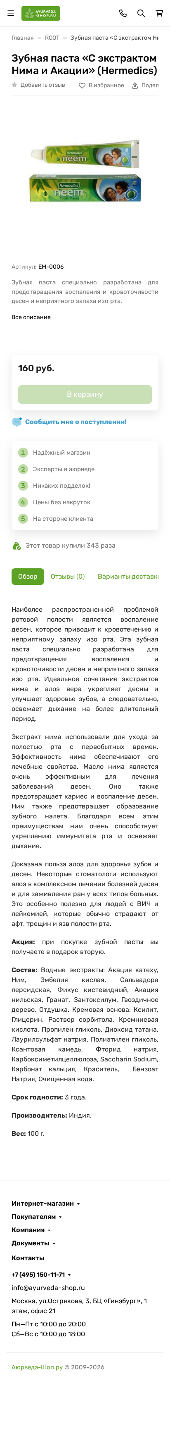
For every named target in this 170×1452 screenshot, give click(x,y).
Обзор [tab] (28, 576)
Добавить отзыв (43, 84)
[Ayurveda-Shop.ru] (40, 12)
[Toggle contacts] (123, 13)
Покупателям (34, 1217)
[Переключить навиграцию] (10, 13)
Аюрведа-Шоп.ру (37, 1367)
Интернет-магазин (43, 1203)
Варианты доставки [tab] (130, 576)
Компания (28, 1230)
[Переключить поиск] (141, 13)
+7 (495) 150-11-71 (38, 1274)
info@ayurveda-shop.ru (48, 1288)
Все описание (31, 317)
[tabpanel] (85, 876)
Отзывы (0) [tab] (68, 576)
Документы (31, 1243)
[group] (85, 182)
